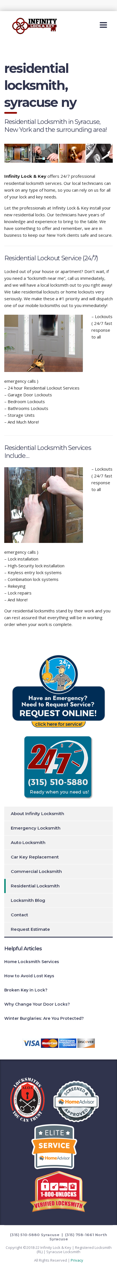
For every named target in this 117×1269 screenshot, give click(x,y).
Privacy (77, 1260)
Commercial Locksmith (36, 871)
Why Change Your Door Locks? (37, 1004)
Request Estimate (30, 929)
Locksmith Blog (28, 900)
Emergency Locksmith (35, 828)
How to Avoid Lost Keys (29, 975)
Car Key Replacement (35, 857)
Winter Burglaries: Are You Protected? (44, 1018)
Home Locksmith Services (31, 961)
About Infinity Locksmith (37, 813)
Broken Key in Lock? (25, 990)
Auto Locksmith (28, 842)
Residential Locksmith (35, 886)
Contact (19, 914)
